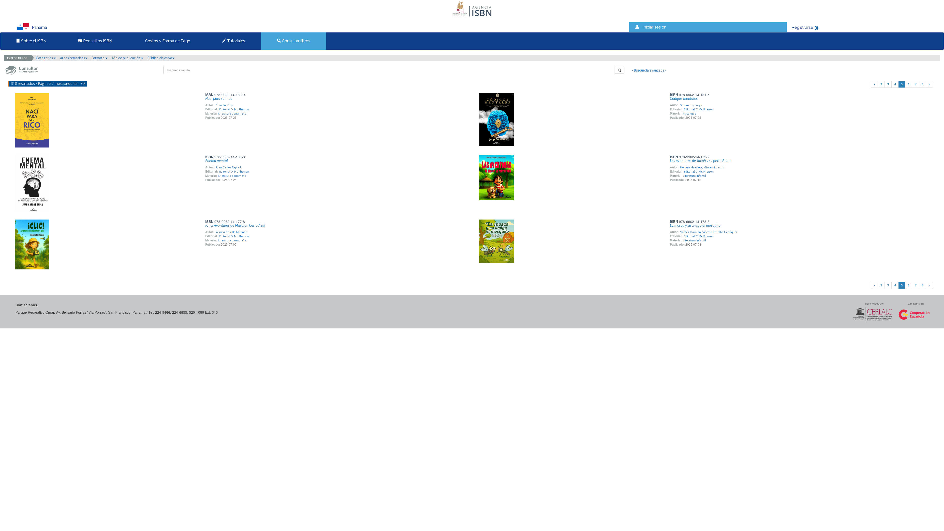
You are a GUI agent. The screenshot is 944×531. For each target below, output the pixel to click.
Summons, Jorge (691, 105)
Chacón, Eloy (224, 105)
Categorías (45, 58)
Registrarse (802, 27)
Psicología (689, 113)
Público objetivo (159, 58)
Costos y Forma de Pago (167, 41)
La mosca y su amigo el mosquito (695, 225)
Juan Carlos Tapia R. (229, 167)
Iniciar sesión (654, 27)
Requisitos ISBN (97, 41)
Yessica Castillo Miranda (231, 232)
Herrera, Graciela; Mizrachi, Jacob (702, 167)
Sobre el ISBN (33, 41)
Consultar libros (295, 41)
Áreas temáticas (72, 58)
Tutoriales (235, 41)
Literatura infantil (694, 175)
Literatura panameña (232, 113)
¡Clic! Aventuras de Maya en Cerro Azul (235, 225)
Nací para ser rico (218, 99)
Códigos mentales (684, 99)
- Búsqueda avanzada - (649, 70)
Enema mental (216, 161)
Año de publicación (126, 58)
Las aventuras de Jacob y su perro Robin (700, 161)
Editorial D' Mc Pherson (234, 109)
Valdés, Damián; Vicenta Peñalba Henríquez (709, 232)
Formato (98, 58)
